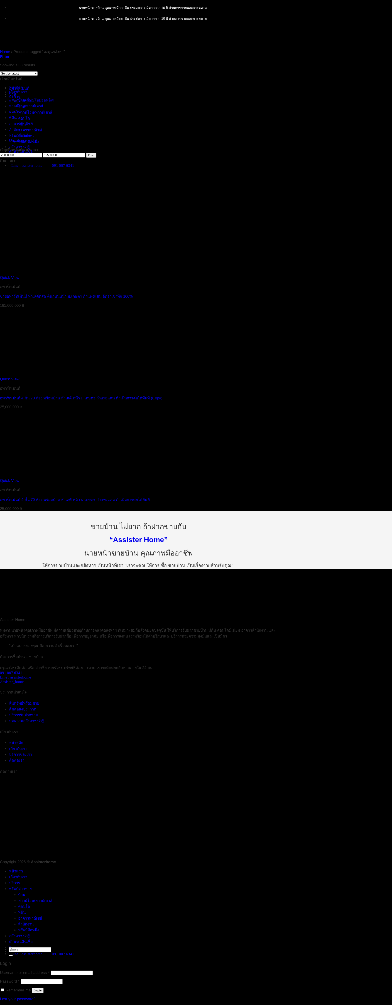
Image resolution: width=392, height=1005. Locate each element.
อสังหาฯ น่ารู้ (19, 147)
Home (5, 52)
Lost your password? (17, 999)
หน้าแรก (16, 871)
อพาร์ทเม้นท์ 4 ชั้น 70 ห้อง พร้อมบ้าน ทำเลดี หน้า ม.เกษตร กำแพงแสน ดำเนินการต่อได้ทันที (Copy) (81, 398)
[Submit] (11, 955)
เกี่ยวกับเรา (18, 92)
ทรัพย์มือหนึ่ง (19, 135)
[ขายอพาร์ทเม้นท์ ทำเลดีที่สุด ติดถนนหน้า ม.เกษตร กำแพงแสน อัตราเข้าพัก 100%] (68, 273)
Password (10, 981)
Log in (38, 990)
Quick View (9, 277)
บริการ (14, 96)
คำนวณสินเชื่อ (21, 942)
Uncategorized (21, 140)
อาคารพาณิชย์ (30, 130)
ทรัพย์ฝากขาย (20, 889)
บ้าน (12, 94)
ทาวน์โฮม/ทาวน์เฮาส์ (35, 112)
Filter (91, 155)
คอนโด (24, 118)
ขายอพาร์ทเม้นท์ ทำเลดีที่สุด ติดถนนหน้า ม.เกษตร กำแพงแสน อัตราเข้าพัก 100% (66, 296)
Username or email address (25, 973)
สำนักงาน (16, 130)
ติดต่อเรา (16, 760)
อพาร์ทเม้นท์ (19, 88)
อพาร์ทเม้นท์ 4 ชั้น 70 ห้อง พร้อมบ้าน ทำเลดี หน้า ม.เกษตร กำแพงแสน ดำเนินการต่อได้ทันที (75, 500)
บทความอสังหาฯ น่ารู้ (26, 721)
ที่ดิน (13, 118)
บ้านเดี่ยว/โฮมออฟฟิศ (36, 100)
